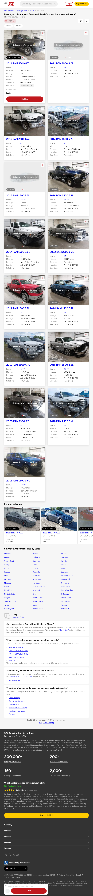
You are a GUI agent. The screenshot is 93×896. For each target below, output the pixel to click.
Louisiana (65, 572)
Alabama (7, 554)
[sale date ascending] (80, 21)
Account (7, 842)
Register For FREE (46, 815)
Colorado (64, 557)
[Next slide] (41, 45)
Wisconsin (65, 609)
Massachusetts (67, 576)
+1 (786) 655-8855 (11, 875)
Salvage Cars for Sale (12, 762)
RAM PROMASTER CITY (18, 647)
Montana (36, 583)
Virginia (64, 605)
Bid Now (24, 99)
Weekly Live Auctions (12, 775)
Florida (64, 561)
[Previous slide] (8, 45)
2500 (18, 26)
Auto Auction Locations (59, 762)
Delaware (36, 561)
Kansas (7, 572)
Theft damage (14, 714)
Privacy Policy (83, 883)
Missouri (7, 583)
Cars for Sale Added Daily (60, 775)
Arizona (64, 554)
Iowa (63, 568)
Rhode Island (66, 598)
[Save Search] (87, 21)
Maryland (36, 576)
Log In (69, 4)
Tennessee (65, 601)
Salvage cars (22, 11)
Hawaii (35, 565)
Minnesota (37, 579)
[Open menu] (5, 3)
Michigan (7, 579)
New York (36, 590)
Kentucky (36, 572)
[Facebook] (9, 854)
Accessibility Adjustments (19, 863)
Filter (11, 21)
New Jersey (65, 587)
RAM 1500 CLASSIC (16, 657)
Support (7, 848)
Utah (35, 605)
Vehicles (7, 831)
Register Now (81, 4)
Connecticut (9, 561)
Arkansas (7, 557)
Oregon (7, 598)
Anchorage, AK (14, 680)
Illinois (6, 568)
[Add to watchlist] (42, 33)
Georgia (7, 565)
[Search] (55, 4)
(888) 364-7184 (25, 875)
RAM (32, 11)
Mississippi (65, 579)
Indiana (35, 568)
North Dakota (9, 594)
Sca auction (9, 11)
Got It (29, 891)
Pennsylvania (38, 598)
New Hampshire (39, 587)
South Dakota (38, 601)
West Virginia (38, 609)
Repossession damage (18, 708)
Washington (9, 609)
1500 (8, 26)
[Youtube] (17, 854)
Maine (6, 576)
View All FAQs (18, 617)
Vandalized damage (17, 711)
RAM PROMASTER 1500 (18, 651)
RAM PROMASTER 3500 (18, 654)
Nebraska (65, 583)
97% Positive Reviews (12, 786)
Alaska (35, 554)
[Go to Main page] (11, 4)
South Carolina (10, 601)
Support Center (45, 723)
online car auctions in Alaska (21, 676)
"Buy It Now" (64, 630)
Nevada (7, 587)
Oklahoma (65, 594)
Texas (6, 605)
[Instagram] (5, 854)
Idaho (63, 565)
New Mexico (9, 590)
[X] (13, 855)
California (36, 557)
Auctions (7, 837)
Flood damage (14, 698)
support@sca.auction (40, 875)
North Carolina (67, 590)
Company (8, 825)
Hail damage (14, 704)
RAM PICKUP (14, 661)
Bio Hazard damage (16, 701)
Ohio (34, 594)
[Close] (45, 886)
